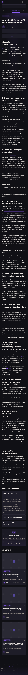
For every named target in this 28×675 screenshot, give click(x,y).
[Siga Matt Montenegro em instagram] (11, 544)
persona (21, 356)
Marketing (6, 16)
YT (8, 672)
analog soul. (8, 666)
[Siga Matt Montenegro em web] (9, 544)
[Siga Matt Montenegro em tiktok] (19, 544)
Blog (2, 670)
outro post (13, 155)
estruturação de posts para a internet (14, 211)
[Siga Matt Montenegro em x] (14, 544)
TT (10, 672)
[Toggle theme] (25, 2)
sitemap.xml (8, 663)
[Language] (22, 2)
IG (2, 672)
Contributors (8, 670)
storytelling (9, 368)
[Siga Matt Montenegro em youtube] (17, 544)
